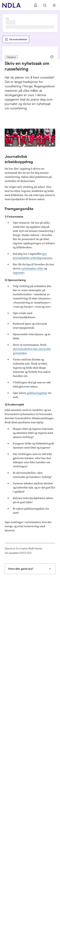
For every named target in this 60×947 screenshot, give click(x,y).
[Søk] (44, 5)
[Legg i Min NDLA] (51, 56)
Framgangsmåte (19, 208)
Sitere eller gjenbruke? (20, 568)
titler (40, 268)
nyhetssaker (28, 268)
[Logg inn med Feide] (35, 5)
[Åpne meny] (54, 5)
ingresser (18, 272)
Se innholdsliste (18, 39)
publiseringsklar (37, 393)
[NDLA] (11, 5)
